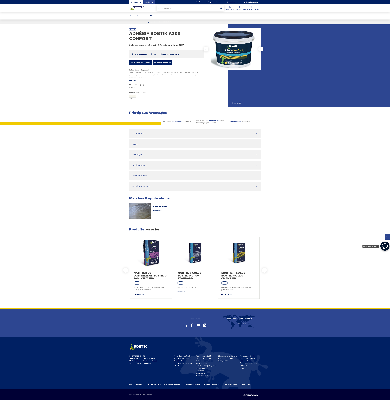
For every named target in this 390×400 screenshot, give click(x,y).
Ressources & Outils (204, 356)
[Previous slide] (206, 49)
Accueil (132, 22)
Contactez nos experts (140, 63)
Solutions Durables (225, 358)
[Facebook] (191, 325)
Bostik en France (239, 324)
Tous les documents (170, 54)
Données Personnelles (192, 384)
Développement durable (251, 9)
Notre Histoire (245, 361)
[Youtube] (198, 325)
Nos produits (230, 9)
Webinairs (200, 371)
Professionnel (136, 2)
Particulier (149, 2)
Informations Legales (172, 384)
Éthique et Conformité (248, 363)
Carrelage (157, 210)
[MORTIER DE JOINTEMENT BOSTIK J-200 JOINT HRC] (151, 268)
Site (130, 384)
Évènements (201, 373)
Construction (135, 16)
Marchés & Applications (183, 356)
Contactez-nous (231, 384)
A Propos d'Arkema (247, 358)
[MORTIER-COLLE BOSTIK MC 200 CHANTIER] (238, 268)
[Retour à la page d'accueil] (138, 8)
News (242, 368)
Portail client (245, 384)
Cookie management (152, 384)
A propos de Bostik (247, 356)
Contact (238, 9)
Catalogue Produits (203, 358)
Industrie (145, 16)
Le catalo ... (142, 22)
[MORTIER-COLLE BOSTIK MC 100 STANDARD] (195, 266)
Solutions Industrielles (183, 363)
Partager (237, 103)
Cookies (139, 384)
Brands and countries (250, 2)
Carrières (199, 2)
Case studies (201, 368)
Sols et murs (160, 207)
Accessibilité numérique (212, 384)
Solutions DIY (179, 366)
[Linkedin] (185, 325)
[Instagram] (204, 325)
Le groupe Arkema (231, 2)
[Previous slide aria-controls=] (125, 270)
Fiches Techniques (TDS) (206, 366)
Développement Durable (227, 356)
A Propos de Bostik (213, 2)
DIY (151, 16)
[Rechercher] (221, 8)
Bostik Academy (202, 375)
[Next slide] (260, 49)
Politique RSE (223, 361)
